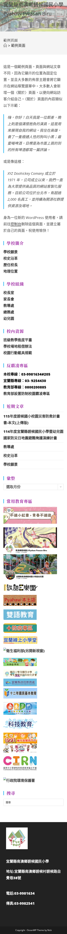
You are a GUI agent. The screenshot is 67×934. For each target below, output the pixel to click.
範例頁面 (18, 45)
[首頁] (5, 45)
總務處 (8, 312)
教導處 (8, 305)
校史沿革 (10, 258)
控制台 (16, 224)
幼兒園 (8, 318)
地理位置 (10, 271)
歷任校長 (10, 264)
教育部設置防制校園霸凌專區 (26, 393)
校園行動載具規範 (17, 352)
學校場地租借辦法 (17, 346)
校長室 (8, 292)
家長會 (8, 299)
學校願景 (10, 251)
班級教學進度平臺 (17, 339)
